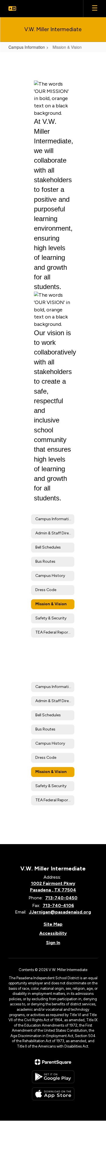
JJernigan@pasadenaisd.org (60, 912)
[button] (12, 8)
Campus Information (26, 47)
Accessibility (53, 933)
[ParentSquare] (53, 1062)
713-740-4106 (58, 905)
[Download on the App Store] (53, 1094)
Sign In (53, 942)
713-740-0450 (61, 897)
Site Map (53, 924)
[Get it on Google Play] (53, 1077)
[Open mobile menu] (94, 8)
